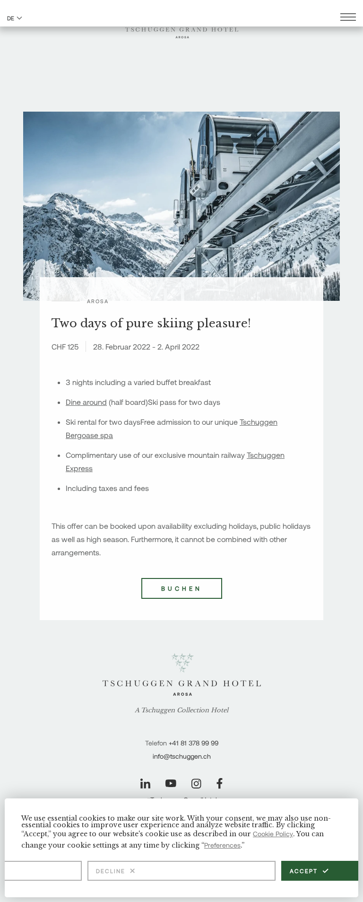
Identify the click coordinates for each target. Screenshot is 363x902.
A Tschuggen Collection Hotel (181, 710)
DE (10, 18)
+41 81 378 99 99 (193, 743)
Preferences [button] (222, 845)
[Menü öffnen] (348, 18)
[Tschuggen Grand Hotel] (181, 27)
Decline (110, 870)
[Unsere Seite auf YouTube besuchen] (170, 783)
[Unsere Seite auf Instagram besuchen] (196, 783)
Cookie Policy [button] (273, 834)
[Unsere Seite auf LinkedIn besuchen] (145, 783)
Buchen (181, 588)
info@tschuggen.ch (182, 756)
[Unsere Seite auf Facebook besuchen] (219, 783)
